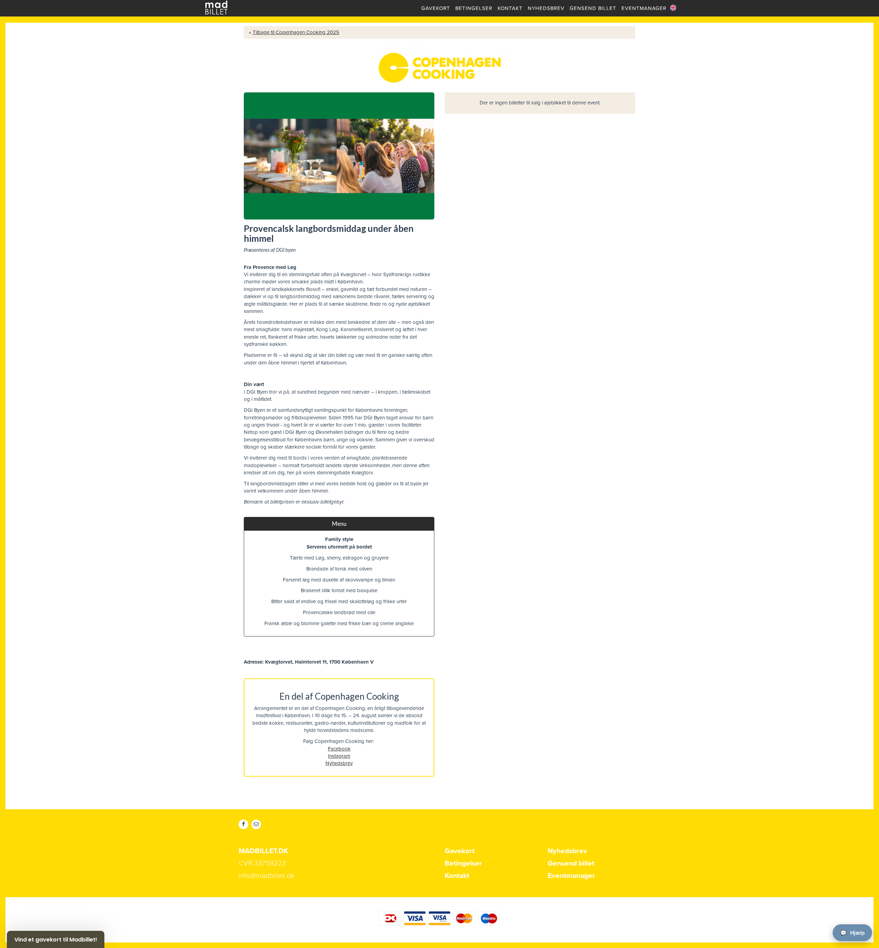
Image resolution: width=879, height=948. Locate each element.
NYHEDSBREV (546, 8)
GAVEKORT (435, 8)
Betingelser (463, 863)
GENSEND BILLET (593, 8)
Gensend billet (571, 863)
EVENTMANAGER (643, 8)
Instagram (339, 756)
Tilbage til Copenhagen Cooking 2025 (296, 32)
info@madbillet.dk (267, 875)
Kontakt (457, 875)
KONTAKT (510, 8)
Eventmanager (571, 875)
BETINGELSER (473, 8)
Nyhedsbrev (339, 763)
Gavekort (460, 851)
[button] (55, 939)
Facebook (339, 749)
